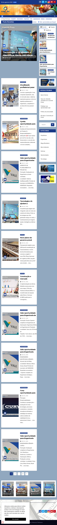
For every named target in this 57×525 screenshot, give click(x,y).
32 (23, 474)
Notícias (22, 234)
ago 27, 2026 (25, 90)
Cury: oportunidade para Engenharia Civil (27, 392)
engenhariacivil (36, 18)
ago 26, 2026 (7, 57)
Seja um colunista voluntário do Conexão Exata (47, 100)
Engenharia (26, 18)
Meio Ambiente (45, 147)
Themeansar (39, 522)
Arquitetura (44, 135)
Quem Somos (44, 95)
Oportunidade (20, 18)
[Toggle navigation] (28, 16)
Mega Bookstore (45, 143)
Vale (31, 18)
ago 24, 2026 (25, 441)
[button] (54, 16)
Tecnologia (44, 159)
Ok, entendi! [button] (15, 519)
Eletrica (42, 18)
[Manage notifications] (2, 522)
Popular (52, 27)
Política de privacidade (47, 111)
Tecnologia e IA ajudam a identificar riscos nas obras (18, 54)
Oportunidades (43, 48)
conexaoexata (49, 18)
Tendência (48, 30)
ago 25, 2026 (25, 354)
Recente (44, 27)
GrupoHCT (13, 18)
